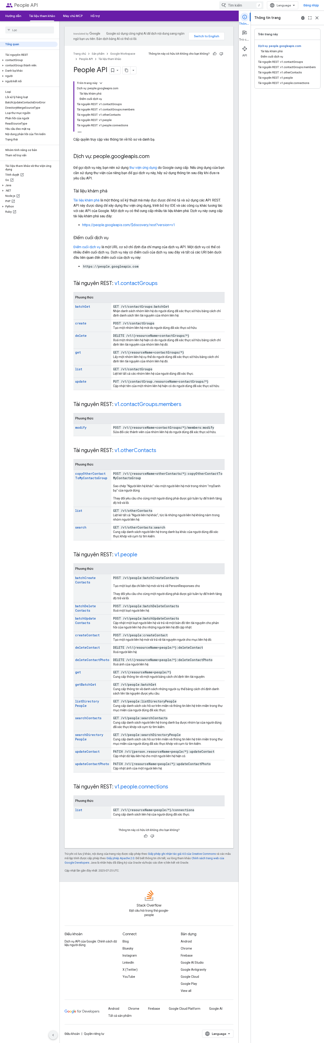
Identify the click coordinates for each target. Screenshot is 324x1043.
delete (81, 335)
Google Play (189, 983)
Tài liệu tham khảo (42, 16)
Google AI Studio (192, 962)
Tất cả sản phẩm (120, 1015)
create (80, 323)
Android (186, 941)
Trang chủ (79, 53)
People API (26, 5)
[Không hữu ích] (221, 53)
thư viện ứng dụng (143, 168)
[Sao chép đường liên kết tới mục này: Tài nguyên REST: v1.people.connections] (172, 787)
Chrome (186, 948)
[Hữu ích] (214, 53)
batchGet (82, 306)
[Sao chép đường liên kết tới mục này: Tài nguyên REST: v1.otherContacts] (160, 450)
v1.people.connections (141, 786)
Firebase (187, 955)
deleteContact (87, 647)
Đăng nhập (311, 5)
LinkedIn (128, 962)
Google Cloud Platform (184, 1008)
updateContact (87, 751)
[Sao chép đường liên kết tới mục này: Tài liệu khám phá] (111, 191)
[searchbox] (29, 30)
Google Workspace (122, 53)
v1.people (126, 554)
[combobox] (241, 5)
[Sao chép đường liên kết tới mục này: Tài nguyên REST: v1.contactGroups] (162, 283)
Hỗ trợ (95, 16)
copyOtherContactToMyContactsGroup (91, 475)
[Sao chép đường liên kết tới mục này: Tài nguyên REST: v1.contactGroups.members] (185, 404)
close (317, 17)
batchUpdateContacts (85, 620)
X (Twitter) (130, 969)
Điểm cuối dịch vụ (87, 247)
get (78, 352)
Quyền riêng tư (94, 1034)
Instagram (130, 955)
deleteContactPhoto (92, 660)
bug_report (302, 17)
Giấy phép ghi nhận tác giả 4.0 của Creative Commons (182, 853)
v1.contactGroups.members (148, 404)
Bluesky (128, 948)
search (80, 527)
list (78, 369)
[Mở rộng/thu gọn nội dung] (101, 83)
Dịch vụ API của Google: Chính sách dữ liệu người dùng (91, 943)
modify (80, 427)
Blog (126, 941)
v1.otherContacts (135, 450)
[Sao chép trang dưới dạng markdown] (126, 70)
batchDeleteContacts (85, 608)
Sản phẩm (98, 53)
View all (186, 991)
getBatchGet (85, 684)
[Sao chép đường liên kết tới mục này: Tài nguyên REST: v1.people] (141, 555)
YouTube (129, 976)
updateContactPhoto (92, 764)
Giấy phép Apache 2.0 (120, 858)
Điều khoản (72, 1034)
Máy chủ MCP (73, 16)
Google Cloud (190, 976)
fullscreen (310, 17)
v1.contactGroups (136, 283)
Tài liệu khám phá (86, 200)
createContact (87, 635)
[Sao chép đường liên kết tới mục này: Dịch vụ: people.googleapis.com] (153, 156)
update (80, 381)
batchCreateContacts (85, 580)
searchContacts (88, 718)
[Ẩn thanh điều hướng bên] (53, 1035)
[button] (29, 60)
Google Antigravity (193, 969)
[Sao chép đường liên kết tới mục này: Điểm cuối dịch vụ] (112, 238)
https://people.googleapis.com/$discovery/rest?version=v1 (128, 225)
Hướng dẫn (13, 16)
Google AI (215, 1008)
